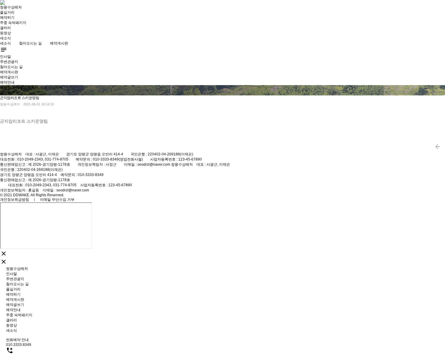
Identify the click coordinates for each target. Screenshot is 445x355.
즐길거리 (7, 12)
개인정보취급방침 (14, 199)
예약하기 (7, 17)
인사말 (5, 57)
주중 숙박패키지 (13, 23)
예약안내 (7, 82)
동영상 (5, 33)
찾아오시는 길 (30, 43)
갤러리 (5, 28)
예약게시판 (59, 43)
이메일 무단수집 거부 (57, 199)
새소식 (5, 38)
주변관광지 (9, 62)
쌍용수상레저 (11, 7)
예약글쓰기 (9, 77)
